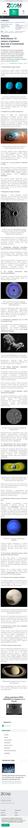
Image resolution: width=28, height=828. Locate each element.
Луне (2, 170)
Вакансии (3, 799)
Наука (14, 13)
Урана (2, 98)
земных (10, 378)
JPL (14, 429)
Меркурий (4, 195)
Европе (25, 182)
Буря (7, 313)
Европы (8, 640)
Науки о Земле (8, 745)
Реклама (9, 797)
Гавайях (20, 122)
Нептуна (13, 538)
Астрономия (20, 63)
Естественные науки (13, 63)
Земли (2, 495)
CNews (6, 1)
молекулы (15, 319)
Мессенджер (17, 229)
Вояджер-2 (17, 440)
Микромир (7, 742)
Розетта (24, 357)
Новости (3, 815)
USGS (16, 429)
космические (4, 574)
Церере (19, 172)
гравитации (12, 153)
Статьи (11, 31)
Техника (4, 13)
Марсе (11, 114)
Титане (8, 366)
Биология (7, 748)
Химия (6, 737)
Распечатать (8, 725)
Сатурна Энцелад (6, 174)
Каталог (3, 810)
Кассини (16, 683)
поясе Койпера (16, 574)
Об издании (3, 797)
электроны (4, 456)
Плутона (10, 580)
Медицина (7, 753)
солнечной (16, 247)
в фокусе (5, 20)
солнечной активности (13, 492)
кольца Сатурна (15, 656)
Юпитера (19, 638)
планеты (14, 106)
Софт (23, 13)
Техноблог (18, 810)
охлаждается (14, 506)
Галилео (16, 637)
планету (21, 329)
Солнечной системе (14, 562)
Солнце (25, 103)
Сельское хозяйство (10, 750)
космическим (23, 309)
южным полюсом (21, 105)
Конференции (19, 1)
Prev (22, 760)
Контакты (8, 799)
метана (13, 379)
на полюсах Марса (9, 170)
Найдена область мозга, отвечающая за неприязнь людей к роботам (6, 27)
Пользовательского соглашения (15, 821)
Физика (6, 734)
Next (26, 26)
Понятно (5, 825)
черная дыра (10, 572)
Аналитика (12, 1)
